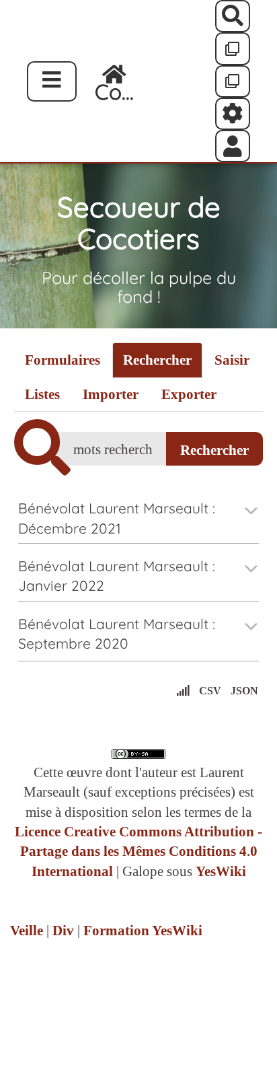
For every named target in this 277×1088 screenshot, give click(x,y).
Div (63, 930)
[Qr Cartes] (233, 48)
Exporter (188, 394)
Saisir (231, 360)
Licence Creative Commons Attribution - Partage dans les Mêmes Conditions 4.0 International (138, 851)
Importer (110, 394)
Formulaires (62, 360)
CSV (210, 690)
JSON (244, 690)
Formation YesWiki (142, 930)
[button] (233, 146)
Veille (26, 930)
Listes (42, 394)
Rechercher (157, 360)
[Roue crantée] (233, 114)
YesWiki (221, 871)
